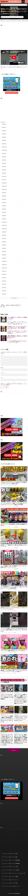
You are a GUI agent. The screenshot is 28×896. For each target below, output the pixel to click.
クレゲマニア (17, 893)
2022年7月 (4, 277)
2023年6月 (4, 241)
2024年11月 (4, 186)
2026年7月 (4, 127)
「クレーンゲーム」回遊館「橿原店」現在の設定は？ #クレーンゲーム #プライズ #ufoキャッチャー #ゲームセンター (7, 718)
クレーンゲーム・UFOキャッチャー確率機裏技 (11, 863)
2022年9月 (4, 271)
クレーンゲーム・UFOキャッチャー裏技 (9, 856)
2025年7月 (4, 160)
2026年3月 (4, 140)
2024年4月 (4, 209)
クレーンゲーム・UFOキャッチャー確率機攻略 (10, 506)
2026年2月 (4, 143)
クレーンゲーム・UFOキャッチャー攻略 (9, 485)
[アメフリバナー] (12, 94)
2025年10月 (4, 150)
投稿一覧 (17, 305)
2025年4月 (4, 169)
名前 (2, 367)
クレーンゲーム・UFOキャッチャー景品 (9, 610)
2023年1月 (4, 258)
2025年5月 (4, 166)
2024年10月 (4, 189)
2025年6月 (4, 163)
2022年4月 (4, 287)
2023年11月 (4, 225)
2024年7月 (4, 199)
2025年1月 (4, 179)
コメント (2, 355)
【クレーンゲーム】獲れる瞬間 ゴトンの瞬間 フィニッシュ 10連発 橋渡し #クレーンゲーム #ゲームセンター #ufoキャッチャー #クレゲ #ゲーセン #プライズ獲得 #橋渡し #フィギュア (20, 699)
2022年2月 (4, 294)
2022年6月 (4, 281)
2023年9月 (4, 231)
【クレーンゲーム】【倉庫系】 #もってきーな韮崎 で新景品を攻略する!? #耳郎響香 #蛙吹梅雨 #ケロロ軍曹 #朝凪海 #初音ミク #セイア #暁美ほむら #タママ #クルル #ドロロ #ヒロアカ (20, 739)
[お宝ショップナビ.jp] (12, 435)
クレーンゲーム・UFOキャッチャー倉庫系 (9, 589)
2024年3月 (4, 212)
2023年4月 (4, 248)
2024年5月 (4, 205)
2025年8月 (4, 156)
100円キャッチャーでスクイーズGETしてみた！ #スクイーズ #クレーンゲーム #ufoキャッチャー (20, 718)
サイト (2, 377)
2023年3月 (4, 251)
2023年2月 (4, 254)
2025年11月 (4, 146)
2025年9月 (4, 153)
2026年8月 (4, 124)
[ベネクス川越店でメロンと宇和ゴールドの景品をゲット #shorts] (4, 319)
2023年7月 (4, 238)
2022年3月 (4, 290)
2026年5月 (4, 133)
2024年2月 (4, 215)
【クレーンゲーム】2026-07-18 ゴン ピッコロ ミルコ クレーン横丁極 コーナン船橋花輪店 (7, 696)
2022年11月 (4, 264)
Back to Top (14, 750)
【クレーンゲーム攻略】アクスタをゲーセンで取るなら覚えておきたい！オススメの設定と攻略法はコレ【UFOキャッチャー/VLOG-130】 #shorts (14, 630)
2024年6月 (4, 202)
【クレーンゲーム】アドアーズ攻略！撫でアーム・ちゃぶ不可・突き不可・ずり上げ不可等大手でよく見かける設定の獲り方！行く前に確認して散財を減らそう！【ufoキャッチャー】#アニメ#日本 (7, 739)
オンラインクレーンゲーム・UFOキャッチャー (11, 886)
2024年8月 (4, 196)
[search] (26, 5)
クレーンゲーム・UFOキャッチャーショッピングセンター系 (13, 873)
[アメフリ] (12, 799)
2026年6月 (4, 130)
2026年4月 (4, 137)
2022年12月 (4, 261)
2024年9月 (4, 192)
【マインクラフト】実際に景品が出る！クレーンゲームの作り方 (13, 650)
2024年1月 (4, 218)
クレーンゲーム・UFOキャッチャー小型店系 (10, 870)
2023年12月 (4, 222)
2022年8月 (4, 274)
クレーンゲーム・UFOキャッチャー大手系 (10, 866)
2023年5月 (4, 245)
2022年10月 (4, 267)
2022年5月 (4, 284)
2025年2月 (4, 176)
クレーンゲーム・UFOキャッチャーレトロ (10, 879)
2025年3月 (4, 173)
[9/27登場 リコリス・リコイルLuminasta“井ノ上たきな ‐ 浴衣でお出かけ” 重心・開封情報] (4, 329)
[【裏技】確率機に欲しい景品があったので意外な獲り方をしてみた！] (4, 338)
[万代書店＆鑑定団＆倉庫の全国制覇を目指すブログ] (12, 459)
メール (2, 372)
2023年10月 (4, 228)
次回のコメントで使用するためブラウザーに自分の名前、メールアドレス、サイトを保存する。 (14, 384)
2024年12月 (4, 182)
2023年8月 (4, 235)
